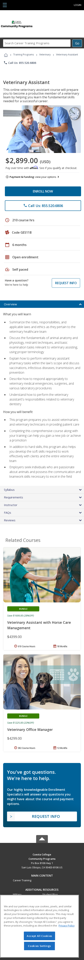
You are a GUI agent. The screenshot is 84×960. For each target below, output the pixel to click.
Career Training (22, 880)
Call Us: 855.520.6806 (20, 63)
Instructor (10, 505)
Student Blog (49, 894)
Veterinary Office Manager (30, 729)
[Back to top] (42, 854)
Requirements (13, 497)
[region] (39, 926)
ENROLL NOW (43, 191)
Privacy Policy (67, 925)
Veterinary (45, 54)
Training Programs (23, 54)
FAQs (7, 512)
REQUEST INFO (66, 283)
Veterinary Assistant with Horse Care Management (39, 625)
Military (17, 894)
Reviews (9, 520)
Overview (10, 304)
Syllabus (9, 490)
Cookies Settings (39, 946)
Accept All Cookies (39, 936)
